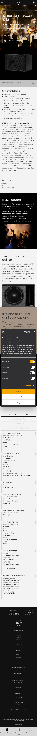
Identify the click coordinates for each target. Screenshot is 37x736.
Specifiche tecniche (20, 83)
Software (18, 657)
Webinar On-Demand (18, 685)
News (18, 704)
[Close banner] (34, 331)
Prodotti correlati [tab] (18, 428)
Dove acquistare (16, 41)
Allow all (18, 391)
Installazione (18, 639)
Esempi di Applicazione (18, 667)
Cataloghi (18, 654)
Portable (18, 635)
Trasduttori (19, 644)
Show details (27, 385)
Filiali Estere (18, 700)
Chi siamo (18, 707)
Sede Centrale (18, 697)
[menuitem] (18, 724)
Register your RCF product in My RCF (29, 612)
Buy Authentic (18, 687)
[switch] (32, 367)
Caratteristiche (8, 82)
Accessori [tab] (18, 423)
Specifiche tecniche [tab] (18, 414)
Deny (18, 403)
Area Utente (18, 678)
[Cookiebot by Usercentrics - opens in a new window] (22, 332)
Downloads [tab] (18, 419)
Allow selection (18, 397)
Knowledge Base (18, 682)
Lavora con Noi (18, 702)
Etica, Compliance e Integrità (18, 709)
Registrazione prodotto (18, 680)
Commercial (18, 642)
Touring (18, 637)
